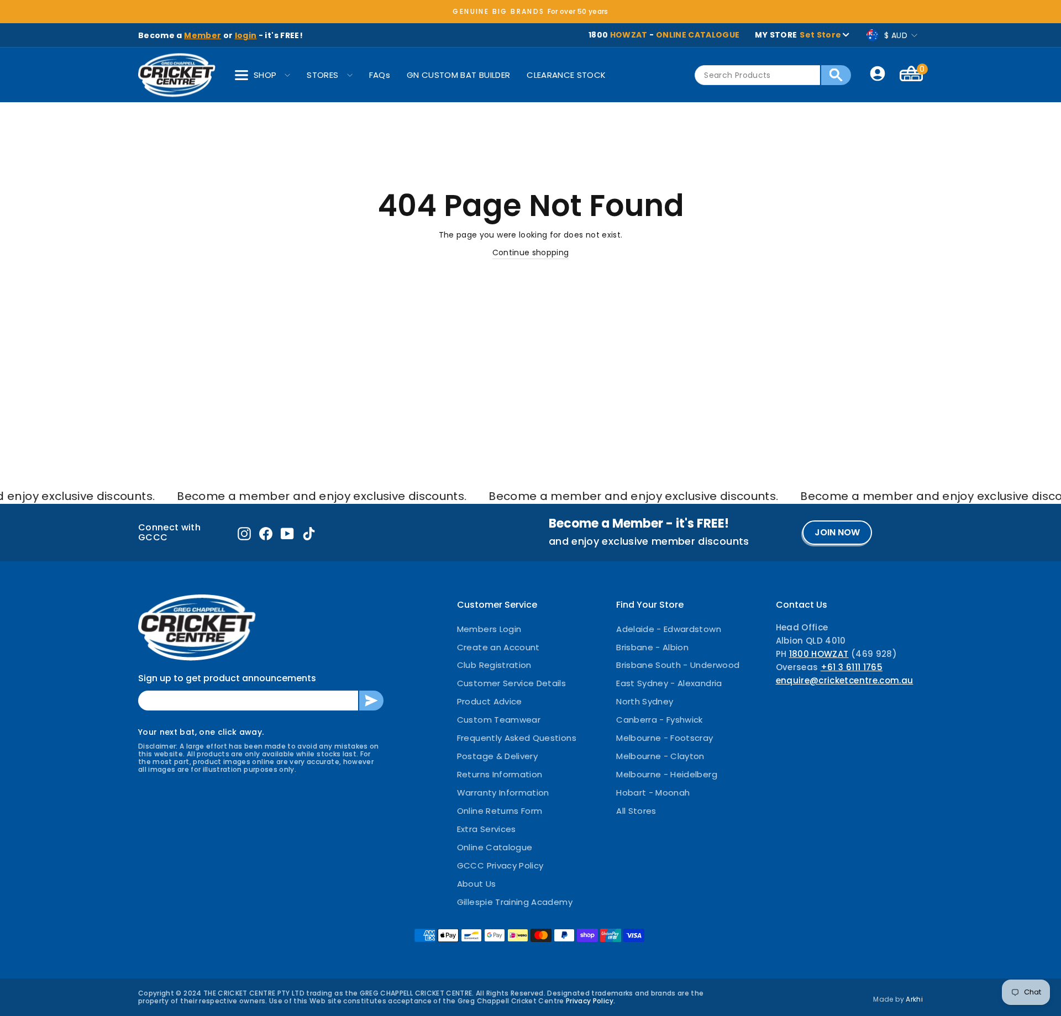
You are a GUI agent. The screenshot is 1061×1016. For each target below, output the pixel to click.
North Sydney (644, 701)
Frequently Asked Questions (516, 738)
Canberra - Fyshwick (659, 719)
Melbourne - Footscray (664, 738)
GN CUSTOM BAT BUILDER (458, 75)
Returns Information (500, 774)
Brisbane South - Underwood (677, 665)
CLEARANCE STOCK (566, 75)
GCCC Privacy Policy (500, 865)
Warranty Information (503, 792)
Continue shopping (530, 252)
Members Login (489, 629)
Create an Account (498, 647)
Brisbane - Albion (652, 647)
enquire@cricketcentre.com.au (844, 680)
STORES (322, 75)
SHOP (265, 75)
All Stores (636, 811)
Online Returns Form (500, 811)
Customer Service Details (511, 683)
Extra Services (486, 829)
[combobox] (757, 75)
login (246, 35)
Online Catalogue (495, 847)
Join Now (837, 532)
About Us (476, 883)
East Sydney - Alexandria (669, 683)
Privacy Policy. (590, 1001)
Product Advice (489, 701)
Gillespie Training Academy (514, 902)
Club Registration (494, 665)
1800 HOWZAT (819, 654)
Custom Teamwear (498, 719)
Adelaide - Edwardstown (668, 629)
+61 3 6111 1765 (852, 667)
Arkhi (914, 999)
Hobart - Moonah (653, 792)
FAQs (379, 75)
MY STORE (798, 34)
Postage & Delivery (497, 756)
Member (202, 35)
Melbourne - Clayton (660, 756)
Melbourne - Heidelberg (666, 774)
